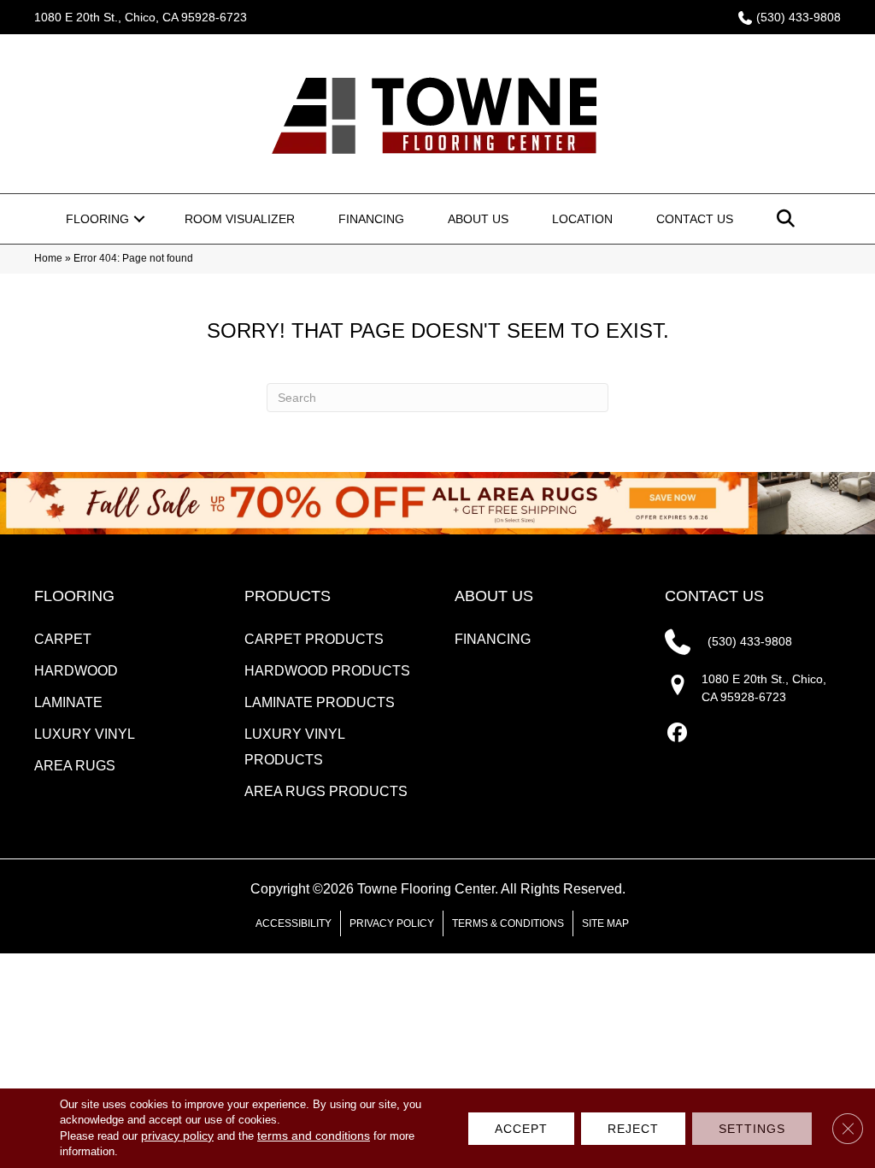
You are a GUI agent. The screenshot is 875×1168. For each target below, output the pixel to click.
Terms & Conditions (508, 923)
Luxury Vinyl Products (294, 747)
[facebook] (677, 733)
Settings (752, 1129)
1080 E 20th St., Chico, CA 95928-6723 (140, 17)
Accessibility (293, 923)
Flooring (97, 219)
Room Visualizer (240, 219)
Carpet (62, 639)
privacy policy (177, 1135)
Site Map (605, 923)
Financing (371, 219)
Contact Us (694, 219)
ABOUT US (494, 596)
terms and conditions (313, 1135)
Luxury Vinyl (84, 734)
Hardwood (76, 671)
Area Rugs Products (326, 791)
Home (48, 258)
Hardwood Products (327, 671)
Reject (633, 1129)
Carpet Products (314, 639)
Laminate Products (319, 702)
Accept (521, 1129)
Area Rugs (74, 765)
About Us (478, 219)
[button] (139, 219)
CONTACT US (714, 596)
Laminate (68, 702)
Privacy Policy (391, 923)
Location (582, 219)
